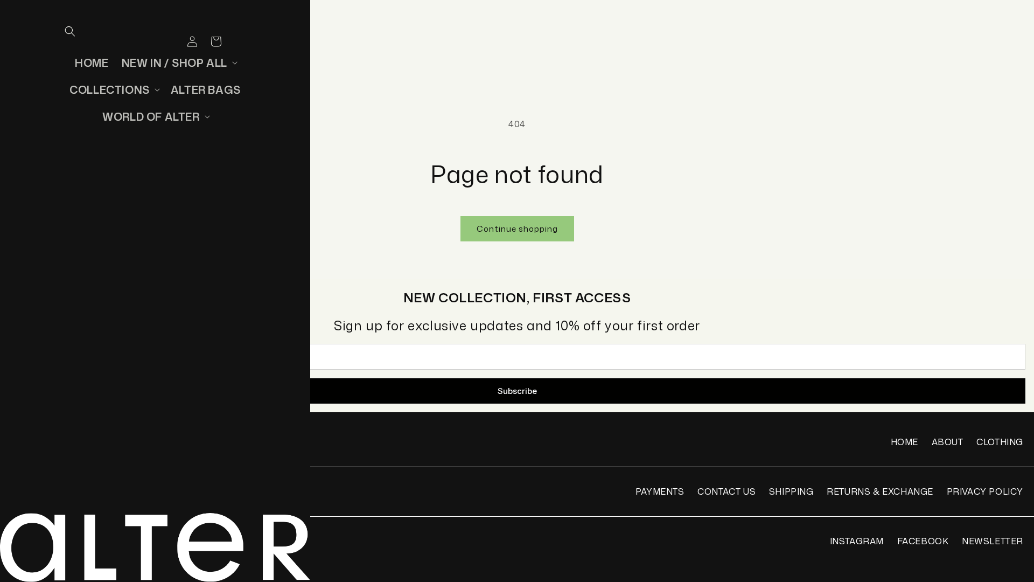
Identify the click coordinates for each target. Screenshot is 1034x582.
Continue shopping (517, 228)
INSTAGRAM (857, 541)
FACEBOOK (923, 541)
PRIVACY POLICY (985, 491)
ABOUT (947, 442)
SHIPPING (791, 491)
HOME (904, 442)
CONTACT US (726, 491)
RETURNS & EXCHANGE (880, 491)
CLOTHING (999, 442)
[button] (70, 31)
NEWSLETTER (992, 541)
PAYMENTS (659, 491)
